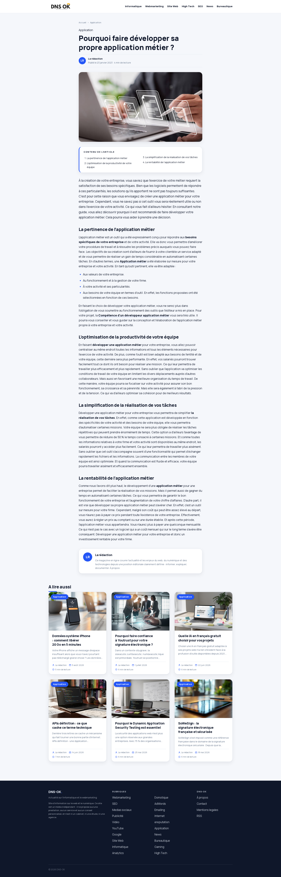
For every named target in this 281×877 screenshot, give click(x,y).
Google (116, 834)
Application (95, 22)
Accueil (82, 22)
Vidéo (115, 822)
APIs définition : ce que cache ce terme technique (72, 725)
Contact (202, 804)
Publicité (117, 816)
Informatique (133, 6)
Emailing (159, 810)
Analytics (118, 853)
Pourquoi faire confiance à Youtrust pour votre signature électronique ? (134, 640)
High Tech (188, 6)
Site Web (172, 6)
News (210, 6)
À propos (115, 568)
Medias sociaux (122, 810)
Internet (159, 816)
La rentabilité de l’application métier (165, 162)
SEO (200, 6)
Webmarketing (154, 6)
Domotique (161, 797)
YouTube (118, 828)
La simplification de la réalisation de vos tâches (171, 157)
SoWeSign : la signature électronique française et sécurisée (196, 727)
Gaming (159, 847)
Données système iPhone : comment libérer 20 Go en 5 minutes (71, 640)
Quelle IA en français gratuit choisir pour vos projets (199, 638)
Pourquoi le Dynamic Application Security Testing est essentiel (139, 725)
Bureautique (225, 6)
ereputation (161, 822)
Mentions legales (207, 810)
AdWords (160, 804)
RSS (199, 816)
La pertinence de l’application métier (107, 158)
